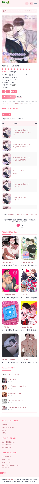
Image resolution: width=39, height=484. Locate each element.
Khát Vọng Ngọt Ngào (15, 393)
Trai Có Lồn (12, 379)
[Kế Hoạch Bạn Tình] (29, 248)
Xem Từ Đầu (6, 114)
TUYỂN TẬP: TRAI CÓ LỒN (17, 386)
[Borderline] (29, 345)
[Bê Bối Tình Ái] (29, 280)
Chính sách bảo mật (8, 427)
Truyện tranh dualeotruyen (10, 465)
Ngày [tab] (4, 374)
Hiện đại (14, 91)
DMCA (4, 433)
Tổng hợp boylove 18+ (15, 400)
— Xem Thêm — (19, 104)
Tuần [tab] (10, 374)
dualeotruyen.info (11, 479)
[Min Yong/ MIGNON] (10, 345)
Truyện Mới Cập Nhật (8, 442)
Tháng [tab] (16, 374)
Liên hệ (4, 430)
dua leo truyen (6, 462)
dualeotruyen (6, 459)
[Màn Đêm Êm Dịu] (29, 313)
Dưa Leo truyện (6, 457)
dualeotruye (5, 468)
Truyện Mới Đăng (7, 445)
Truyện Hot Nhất (7, 447)
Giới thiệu (4, 424)
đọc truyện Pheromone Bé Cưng (18, 214)
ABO (8, 91)
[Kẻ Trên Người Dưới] (10, 280)
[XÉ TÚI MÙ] (10, 313)
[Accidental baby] (10, 248)
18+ (3, 91)
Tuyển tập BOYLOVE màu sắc (17, 407)
